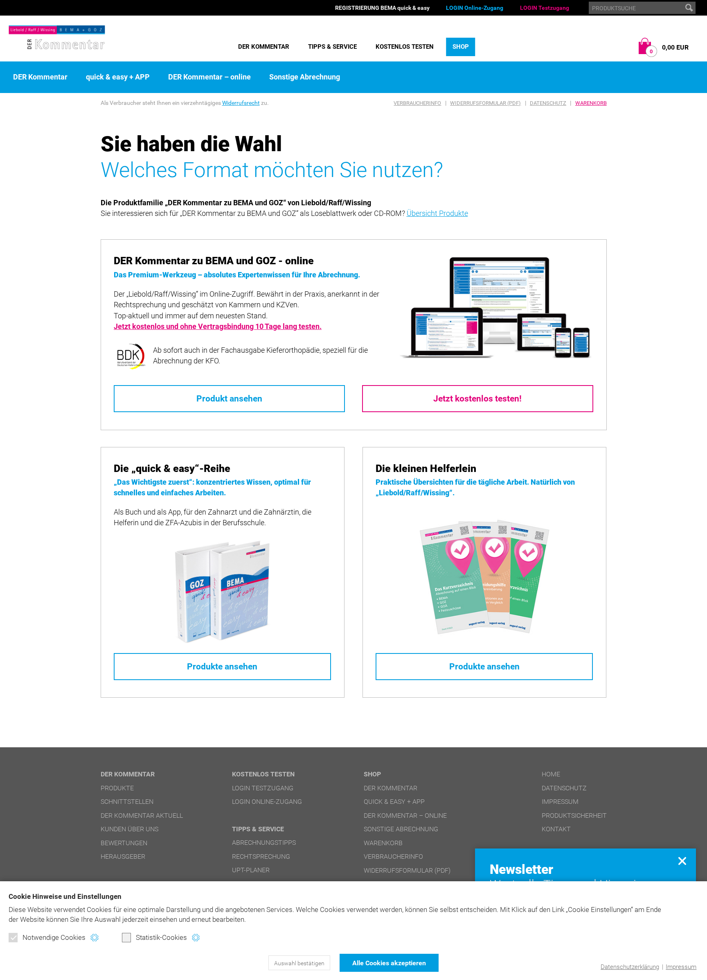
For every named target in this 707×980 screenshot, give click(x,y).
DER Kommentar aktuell (142, 815)
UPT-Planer (251, 870)
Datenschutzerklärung (630, 967)
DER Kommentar (263, 46)
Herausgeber (123, 856)
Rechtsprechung (261, 856)
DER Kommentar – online (209, 77)
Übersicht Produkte (437, 213)
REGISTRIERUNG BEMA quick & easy (382, 8)
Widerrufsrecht (241, 103)
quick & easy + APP (118, 77)
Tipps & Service (332, 46)
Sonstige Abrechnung (304, 77)
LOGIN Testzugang (544, 8)
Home (551, 774)
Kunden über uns (129, 829)
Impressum (681, 967)
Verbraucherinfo (417, 103)
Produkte (117, 788)
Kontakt (556, 829)
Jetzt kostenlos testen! (477, 399)
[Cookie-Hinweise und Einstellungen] (94, 937)
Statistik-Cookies (161, 937)
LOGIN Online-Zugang (474, 8)
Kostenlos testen (405, 46)
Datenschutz (548, 103)
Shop (461, 46)
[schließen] (682, 861)
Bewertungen (124, 843)
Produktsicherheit (574, 815)
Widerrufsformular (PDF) (485, 103)
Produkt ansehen (229, 399)
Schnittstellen (127, 801)
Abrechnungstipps (264, 842)
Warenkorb (591, 103)
